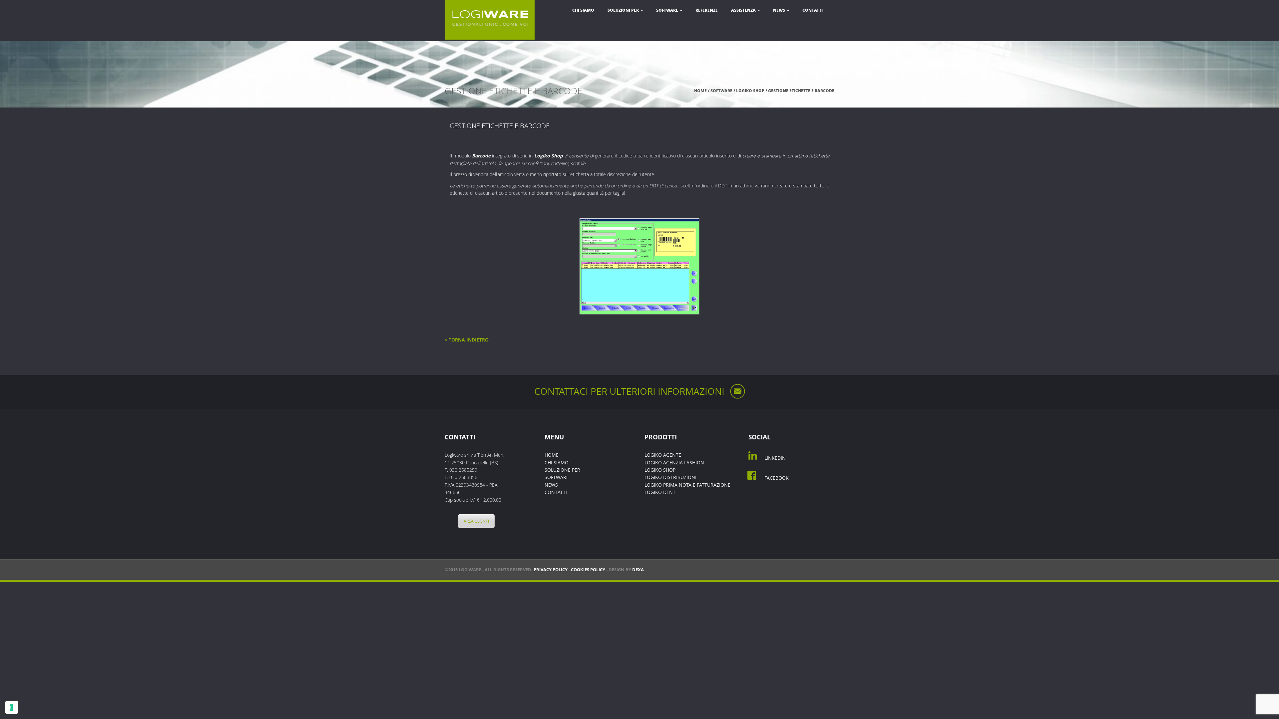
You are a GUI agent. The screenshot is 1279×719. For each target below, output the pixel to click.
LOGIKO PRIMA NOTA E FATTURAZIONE (687, 485)
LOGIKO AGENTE (662, 455)
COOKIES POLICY (588, 570)
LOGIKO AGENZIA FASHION (674, 462)
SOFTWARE (557, 477)
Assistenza (744, 10)
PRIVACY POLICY (551, 570)
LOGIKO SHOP (750, 91)
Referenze (706, 10)
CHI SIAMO (557, 462)
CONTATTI (556, 492)
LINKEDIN (775, 458)
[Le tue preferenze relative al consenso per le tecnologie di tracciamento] (11, 707)
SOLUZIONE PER (562, 470)
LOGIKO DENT (659, 492)
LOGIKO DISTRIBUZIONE (671, 477)
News (779, 10)
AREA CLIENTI (476, 521)
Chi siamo (583, 10)
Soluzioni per (624, 10)
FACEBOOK (776, 478)
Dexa (638, 570)
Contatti (812, 10)
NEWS (551, 485)
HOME (552, 455)
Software (667, 10)
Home (700, 91)
